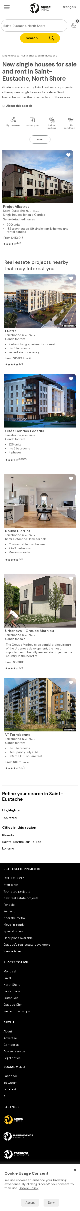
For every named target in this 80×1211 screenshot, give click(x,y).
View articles (13, 951)
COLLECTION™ (14, 878)
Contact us (11, 1045)
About (8, 1031)
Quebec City (13, 1005)
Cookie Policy (28, 1188)
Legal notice (12, 1058)
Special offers (13, 931)
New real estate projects (21, 898)
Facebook (10, 1076)
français (69, 7)
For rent (9, 911)
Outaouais (11, 998)
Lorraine (8, 848)
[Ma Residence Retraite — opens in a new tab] (40, 1137)
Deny (51, 1202)
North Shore (54, 97)
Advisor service (14, 1051)
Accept (30, 1202)
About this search (19, 106)
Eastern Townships (17, 1011)
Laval (7, 978)
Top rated (9, 818)
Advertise (10, 1038)
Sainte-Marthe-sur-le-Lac (21, 842)
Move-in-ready (14, 925)
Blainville (8, 835)
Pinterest (10, 1089)
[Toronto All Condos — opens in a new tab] (40, 1154)
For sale (9, 905)
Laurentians (12, 991)
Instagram (10, 1083)
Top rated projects (17, 891)
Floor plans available (18, 938)
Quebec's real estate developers (27, 945)
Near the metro (14, 918)
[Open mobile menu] (6, 7)
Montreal (10, 971)
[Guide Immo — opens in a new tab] (40, 1120)
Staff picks (11, 885)
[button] (73, 25)
